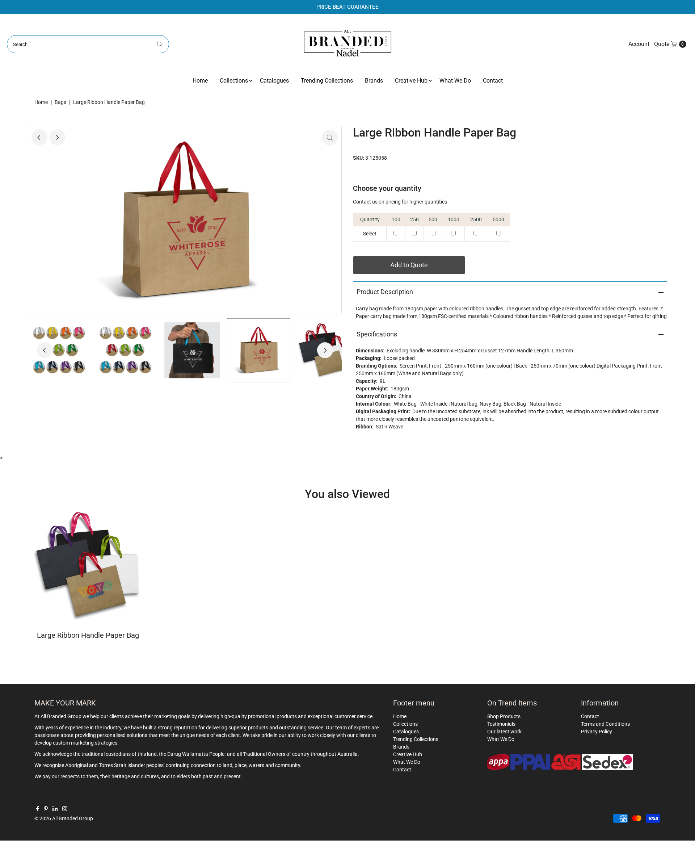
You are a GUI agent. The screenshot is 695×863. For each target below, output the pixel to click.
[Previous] (39, 137)
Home (200, 80)
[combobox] (88, 44)
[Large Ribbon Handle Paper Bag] (88, 565)
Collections (234, 80)
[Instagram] (64, 809)
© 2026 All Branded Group (63, 818)
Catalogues (274, 80)
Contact (493, 80)
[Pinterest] (46, 809)
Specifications (377, 334)
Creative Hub (411, 80)
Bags (60, 102)
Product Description (385, 292)
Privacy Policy (596, 731)
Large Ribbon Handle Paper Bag (88, 635)
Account (638, 44)
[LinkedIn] (55, 809)
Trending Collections (327, 80)
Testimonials (501, 724)
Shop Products (504, 716)
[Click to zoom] (330, 138)
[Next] (57, 137)
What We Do (455, 80)
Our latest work (504, 731)
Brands (374, 80)
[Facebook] (37, 809)
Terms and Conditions (605, 724)
